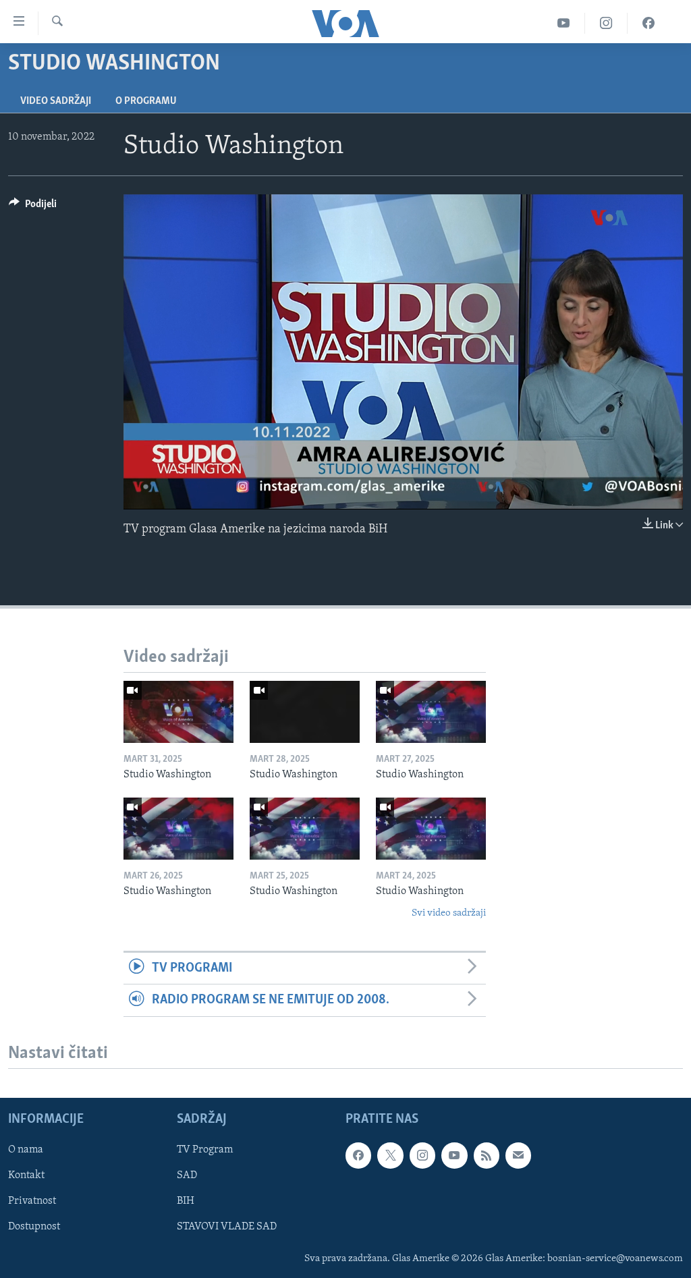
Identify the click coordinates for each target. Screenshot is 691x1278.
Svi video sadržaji (449, 913)
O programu (146, 101)
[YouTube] (564, 23)
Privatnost (32, 1201)
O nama (25, 1149)
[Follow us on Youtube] (454, 1155)
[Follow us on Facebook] (358, 1155)
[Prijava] (518, 1155)
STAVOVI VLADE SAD (227, 1226)
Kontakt (26, 1175)
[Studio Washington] (178, 712)
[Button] (33, 207)
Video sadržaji (55, 101)
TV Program (205, 1149)
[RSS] (486, 1155)
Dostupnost (34, 1226)
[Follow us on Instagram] (422, 1155)
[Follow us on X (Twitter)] (390, 1155)
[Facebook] (648, 23)
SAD (187, 1175)
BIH (185, 1201)
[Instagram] (606, 23)
